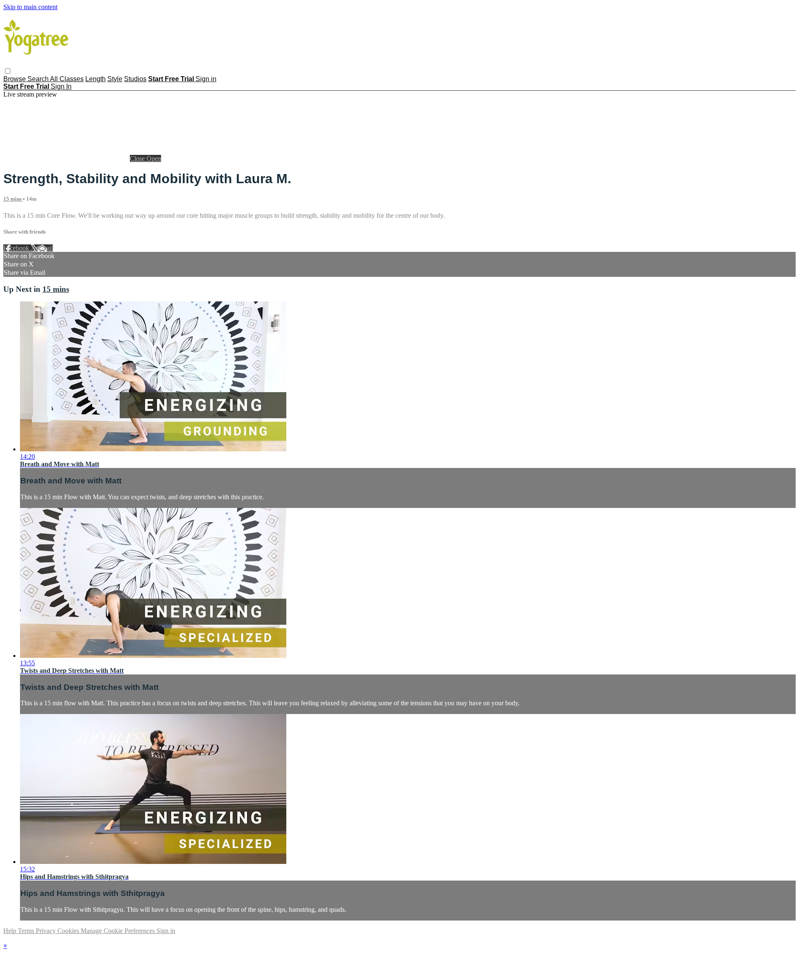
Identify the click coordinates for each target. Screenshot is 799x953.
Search (38, 78)
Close (138, 158)
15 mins (13, 199)
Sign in (206, 78)
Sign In (61, 86)
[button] (7, 71)
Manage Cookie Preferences (118, 930)
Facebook (17, 247)
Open (153, 158)
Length (95, 78)
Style (114, 78)
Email (45, 247)
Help (10, 930)
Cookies (69, 930)
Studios (135, 78)
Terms (27, 930)
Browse (15, 78)
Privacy (46, 930)
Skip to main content (30, 6)
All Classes (67, 78)
